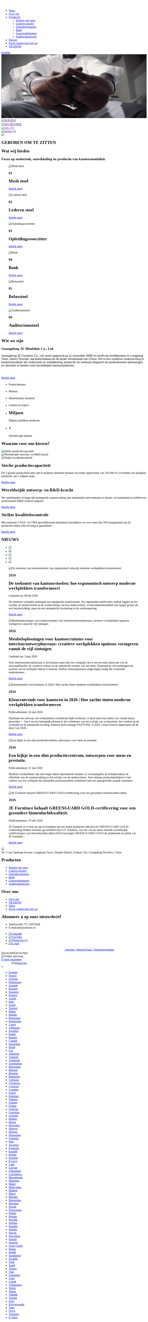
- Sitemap (69, 949)
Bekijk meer (16, 188)
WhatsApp (20, 963)
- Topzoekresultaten (103, 949)
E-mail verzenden (11, 959)
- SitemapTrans (83, 949)
